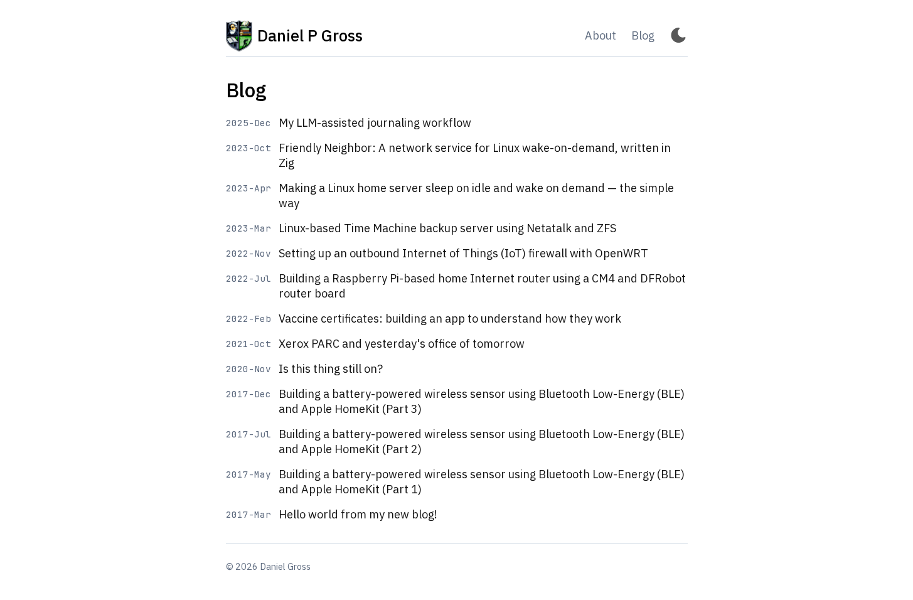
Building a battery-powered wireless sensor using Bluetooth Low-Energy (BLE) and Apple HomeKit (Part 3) (482, 401)
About (600, 35)
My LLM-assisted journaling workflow (375, 122)
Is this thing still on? (331, 369)
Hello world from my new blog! (358, 514)
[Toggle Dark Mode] (679, 36)
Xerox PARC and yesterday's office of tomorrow (402, 343)
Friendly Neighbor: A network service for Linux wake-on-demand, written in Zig (475, 155)
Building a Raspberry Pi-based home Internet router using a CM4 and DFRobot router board (482, 286)
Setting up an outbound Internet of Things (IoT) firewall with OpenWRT (463, 253)
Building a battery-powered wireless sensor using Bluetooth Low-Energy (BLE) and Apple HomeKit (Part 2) (482, 441)
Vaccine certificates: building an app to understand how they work (450, 318)
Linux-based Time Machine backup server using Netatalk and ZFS (447, 228)
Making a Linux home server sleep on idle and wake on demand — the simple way (476, 195)
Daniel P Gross (310, 35)
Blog (642, 35)
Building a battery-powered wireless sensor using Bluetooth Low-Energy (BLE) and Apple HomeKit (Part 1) (482, 481)
